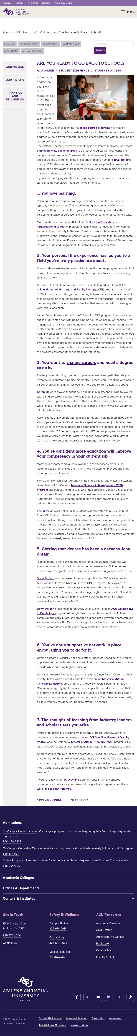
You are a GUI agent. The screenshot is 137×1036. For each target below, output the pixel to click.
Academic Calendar (108, 923)
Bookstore (102, 943)
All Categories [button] (31, 51)
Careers (46, 2)
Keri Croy (43, 511)
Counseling (56, 937)
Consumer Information (76, 1018)
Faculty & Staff (105, 957)
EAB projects (122, 160)
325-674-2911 (57, 928)
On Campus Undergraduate (20, 831)
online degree (61, 201)
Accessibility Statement (50, 1018)
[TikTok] (130, 997)
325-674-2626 (58, 943)
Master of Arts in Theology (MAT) (92, 742)
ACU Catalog (104, 930)
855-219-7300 (11, 866)
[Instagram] (119, 997)
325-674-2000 (12, 935)
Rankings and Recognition (15, 96)
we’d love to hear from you (54, 789)
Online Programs (13, 860)
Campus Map (104, 950)
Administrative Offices (110, 937)
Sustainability (115, 1018)
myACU (7, 2)
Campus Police (58, 923)
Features (10, 43)
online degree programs (94, 128)
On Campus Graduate (16, 848)
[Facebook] (77, 997)
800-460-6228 (12, 841)
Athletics (33, 2)
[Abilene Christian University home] (16, 12)
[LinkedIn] (109, 997)
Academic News (29, 43)
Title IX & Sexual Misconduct (52, 1025)
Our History (15, 80)
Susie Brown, (45, 578)
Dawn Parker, (45, 609)
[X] (87, 997)
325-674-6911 (11, 853)
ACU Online (11, 51)
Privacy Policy (98, 1018)
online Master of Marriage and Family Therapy (66, 289)
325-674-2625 (58, 957)
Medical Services (59, 952)
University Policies (79, 1025)
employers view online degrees (57, 150)
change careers (81, 363)
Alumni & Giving (64, 2)
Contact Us (10, 943)
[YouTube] (98, 997)
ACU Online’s (72, 779)
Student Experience (76, 70)
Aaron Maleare (46, 392)
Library (19, 2)
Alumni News (51, 43)
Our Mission (15, 67)
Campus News (71, 43)
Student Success (107, 70)
